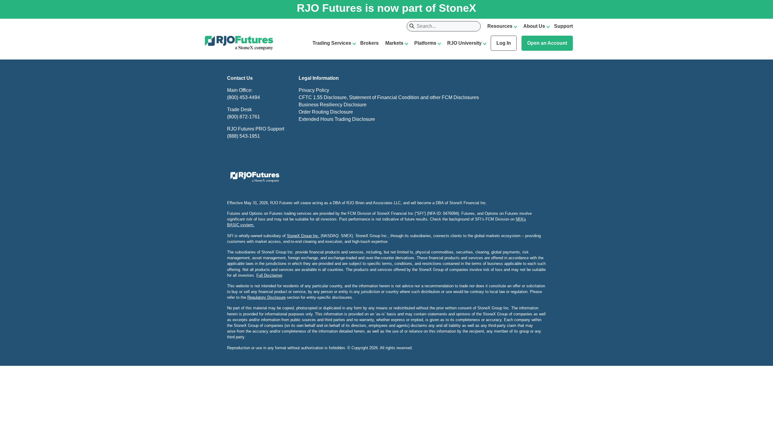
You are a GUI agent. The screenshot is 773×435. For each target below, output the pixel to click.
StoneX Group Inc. (303, 236)
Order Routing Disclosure (326, 111)
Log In (503, 43)
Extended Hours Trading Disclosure (337, 119)
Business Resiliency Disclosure (333, 104)
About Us (534, 26)
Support (563, 26)
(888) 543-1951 (243, 136)
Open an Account (547, 43)
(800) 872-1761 (243, 116)
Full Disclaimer (269, 275)
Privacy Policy (314, 90)
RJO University (464, 43)
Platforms (425, 43)
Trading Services (332, 43)
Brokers (369, 43)
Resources (499, 26)
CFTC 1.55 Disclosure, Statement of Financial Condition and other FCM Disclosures (389, 97)
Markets (394, 43)
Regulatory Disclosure (266, 297)
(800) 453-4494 (243, 97)
